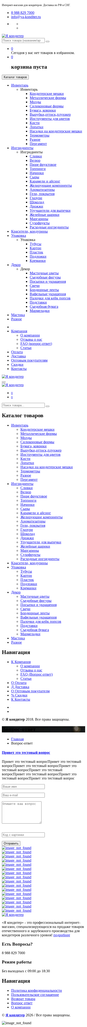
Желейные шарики (44, 215)
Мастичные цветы (44, 273)
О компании (30, 335)
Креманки (38, 261)
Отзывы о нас (31, 339)
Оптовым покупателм (30, 691)
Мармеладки (40, 311)
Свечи (35, 286)
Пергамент (38, 144)
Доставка (18, 356)
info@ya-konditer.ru (26, 17)
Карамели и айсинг (45, 181)
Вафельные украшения (48, 294)
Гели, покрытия (42, 194)
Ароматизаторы (42, 190)
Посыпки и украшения (48, 281)
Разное (35, 139)
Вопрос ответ (21, 1003)
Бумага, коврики (43, 110)
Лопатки (36, 127)
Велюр (35, 160)
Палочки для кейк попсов (50, 298)
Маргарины (39, 219)
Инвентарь (19, 85)
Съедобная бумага (44, 306)
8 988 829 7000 (22, 13)
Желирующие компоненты (51, 185)
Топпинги (38, 169)
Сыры (34, 177)
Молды (35, 102)
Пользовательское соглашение (35, 995)
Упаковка (18, 235)
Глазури (36, 198)
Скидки (17, 364)
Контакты (19, 369)
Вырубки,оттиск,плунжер (50, 114)
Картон (35, 248)
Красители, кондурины (29, 231)
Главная (17, 739)
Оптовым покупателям (29, 360)
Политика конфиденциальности (36, 990)
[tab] (43, 753)
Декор (16, 265)
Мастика (18, 315)
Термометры (39, 135)
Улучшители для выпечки (50, 210)
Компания (19, 331)
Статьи (26, 348)
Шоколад (37, 202)
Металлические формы (48, 98)
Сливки (36, 156)
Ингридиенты (22, 148)
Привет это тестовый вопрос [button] (26, 752)
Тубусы (35, 244)
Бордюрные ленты (44, 290)
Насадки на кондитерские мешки (56, 131)
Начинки (37, 173)
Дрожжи (36, 206)
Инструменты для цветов (50, 119)
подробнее (61, 935)
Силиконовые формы (47, 106)
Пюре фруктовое (43, 165)
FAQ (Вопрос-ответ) (36, 674)
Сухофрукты (40, 223)
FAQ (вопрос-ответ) (36, 344)
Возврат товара (23, 999)
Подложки (38, 256)
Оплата (17, 352)
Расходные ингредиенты (49, 227)
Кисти (35, 123)
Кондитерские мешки (47, 94)
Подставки (38, 302)
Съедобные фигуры (45, 277)
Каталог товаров (15, 77)
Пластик (36, 252)
